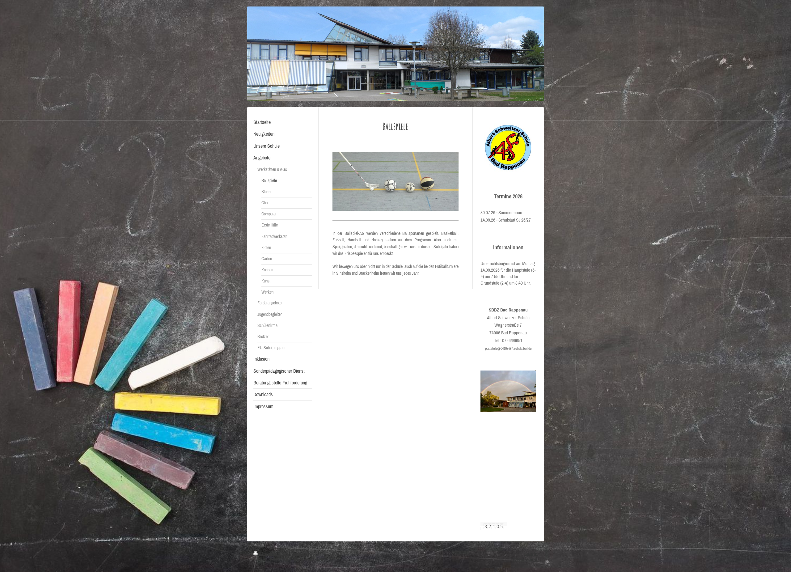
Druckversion (274, 553)
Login (531, 553)
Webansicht (525, 559)
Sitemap (300, 553)
